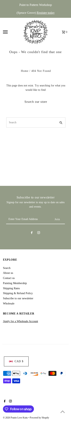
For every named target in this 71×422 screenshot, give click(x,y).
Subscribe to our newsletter (18, 298)
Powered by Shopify (39, 417)
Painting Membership (15, 283)
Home (24, 70)
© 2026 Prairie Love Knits (15, 417)
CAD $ (19, 361)
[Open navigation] (12, 32)
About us (8, 272)
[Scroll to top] (62, 411)
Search (6, 268)
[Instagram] (38, 233)
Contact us (9, 278)
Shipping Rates (11, 288)
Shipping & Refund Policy (18, 293)
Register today (46, 12)
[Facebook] (32, 233)
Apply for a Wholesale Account (20, 321)
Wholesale (8, 303)
